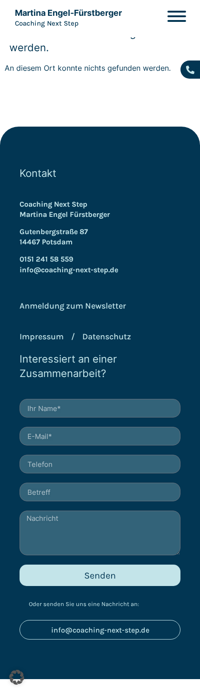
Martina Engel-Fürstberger (68, 13)
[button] (16, 677)
